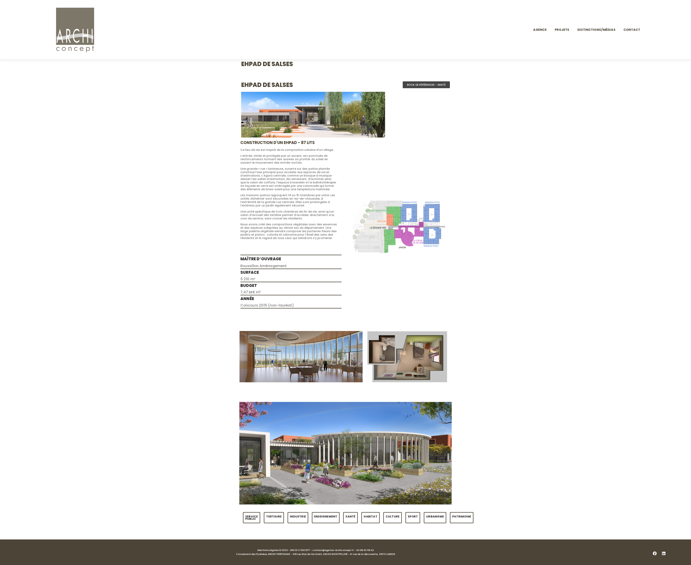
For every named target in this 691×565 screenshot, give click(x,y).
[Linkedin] (664, 553)
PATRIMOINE (461, 516)
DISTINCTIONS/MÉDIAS (596, 30)
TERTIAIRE (274, 516)
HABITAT (370, 516)
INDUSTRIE (298, 516)
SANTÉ (350, 516)
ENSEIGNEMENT (325, 516)
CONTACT (632, 30)
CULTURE (392, 516)
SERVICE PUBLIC (251, 517)
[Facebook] (655, 553)
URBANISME (435, 516)
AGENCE (540, 30)
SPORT (413, 516)
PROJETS (562, 30)
